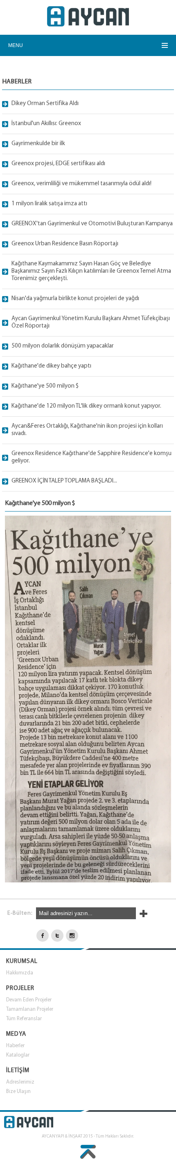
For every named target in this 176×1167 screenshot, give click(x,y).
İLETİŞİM (17, 1071)
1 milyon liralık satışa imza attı (49, 204)
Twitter (57, 935)
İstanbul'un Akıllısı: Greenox (46, 124)
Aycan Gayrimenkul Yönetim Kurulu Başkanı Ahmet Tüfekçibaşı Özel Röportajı (90, 322)
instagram (72, 935)
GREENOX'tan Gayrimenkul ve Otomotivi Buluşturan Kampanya (92, 224)
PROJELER (20, 988)
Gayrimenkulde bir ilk (38, 144)
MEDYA (16, 1034)
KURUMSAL (22, 961)
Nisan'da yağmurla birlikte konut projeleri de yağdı (75, 299)
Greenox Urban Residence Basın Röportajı (64, 244)
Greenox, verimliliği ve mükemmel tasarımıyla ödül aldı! (81, 184)
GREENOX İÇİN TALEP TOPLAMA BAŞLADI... (64, 481)
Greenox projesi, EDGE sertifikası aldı (58, 164)
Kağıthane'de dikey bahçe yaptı (51, 366)
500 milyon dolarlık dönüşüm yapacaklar (62, 346)
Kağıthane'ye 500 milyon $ (45, 386)
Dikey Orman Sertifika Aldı (45, 104)
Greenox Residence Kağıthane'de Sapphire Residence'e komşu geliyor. (91, 457)
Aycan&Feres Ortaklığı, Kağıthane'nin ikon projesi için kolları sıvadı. (87, 430)
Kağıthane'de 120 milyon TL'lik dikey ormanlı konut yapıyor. (86, 406)
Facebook (42, 935)
